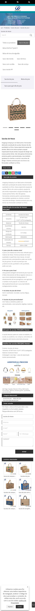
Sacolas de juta (25, 476)
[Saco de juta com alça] (25, 484)
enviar (24, 452)
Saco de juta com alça (25, 492)
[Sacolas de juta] (25, 468)
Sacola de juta (24, 28)
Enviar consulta (7, 168)
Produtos (7, 28)
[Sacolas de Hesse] (16, 109)
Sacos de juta (15, 28)
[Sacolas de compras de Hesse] (10, 500)
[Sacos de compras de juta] (10, 468)
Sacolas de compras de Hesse (10, 508)
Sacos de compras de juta (10, 476)
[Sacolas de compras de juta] (10, 484)
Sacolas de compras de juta (10, 492)
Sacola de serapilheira (25, 508)
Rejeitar (10, 607)
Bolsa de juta (25, 79)
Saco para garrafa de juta (13, 86)
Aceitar (20, 607)
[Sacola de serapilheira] (25, 500)
